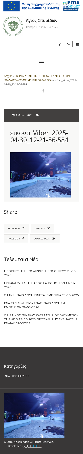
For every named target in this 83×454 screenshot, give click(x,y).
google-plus (41, 238)
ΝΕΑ (7, 376)
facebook (14, 238)
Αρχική (8, 76)
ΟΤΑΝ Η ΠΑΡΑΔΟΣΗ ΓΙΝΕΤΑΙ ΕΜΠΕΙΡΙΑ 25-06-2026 (41, 295)
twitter (39, 228)
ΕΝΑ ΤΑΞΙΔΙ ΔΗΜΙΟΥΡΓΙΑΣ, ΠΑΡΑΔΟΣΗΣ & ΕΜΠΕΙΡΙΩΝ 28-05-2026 (34, 305)
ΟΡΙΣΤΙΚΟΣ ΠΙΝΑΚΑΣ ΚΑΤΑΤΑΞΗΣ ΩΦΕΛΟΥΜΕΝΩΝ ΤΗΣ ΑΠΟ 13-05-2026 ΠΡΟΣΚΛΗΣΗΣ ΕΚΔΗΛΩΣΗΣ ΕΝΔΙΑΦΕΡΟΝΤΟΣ (41, 319)
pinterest (14, 228)
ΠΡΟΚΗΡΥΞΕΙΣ (20, 376)
